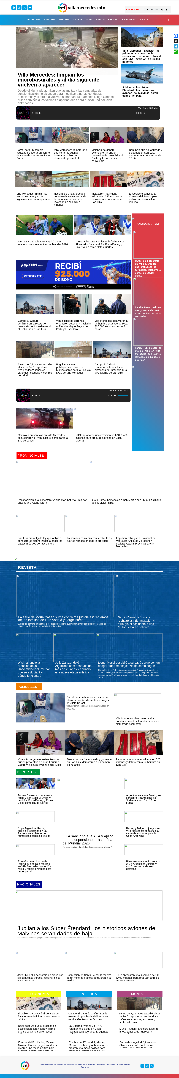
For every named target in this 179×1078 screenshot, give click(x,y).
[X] (175, 41)
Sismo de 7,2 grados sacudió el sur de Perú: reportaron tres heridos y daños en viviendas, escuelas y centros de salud (35, 370)
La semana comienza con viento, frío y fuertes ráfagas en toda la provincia (89, 539)
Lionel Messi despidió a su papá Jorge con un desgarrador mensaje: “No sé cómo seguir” (129, 664)
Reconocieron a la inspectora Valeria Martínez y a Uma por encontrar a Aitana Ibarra (52, 501)
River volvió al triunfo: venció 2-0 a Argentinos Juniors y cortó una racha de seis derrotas (142, 865)
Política (89, 19)
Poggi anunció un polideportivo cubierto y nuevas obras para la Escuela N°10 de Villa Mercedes (73, 368)
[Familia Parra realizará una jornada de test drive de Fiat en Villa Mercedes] (148, 291)
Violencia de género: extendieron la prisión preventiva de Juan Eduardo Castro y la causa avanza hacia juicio (108, 155)
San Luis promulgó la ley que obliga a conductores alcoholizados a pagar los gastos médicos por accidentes (40, 541)
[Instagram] (19, 7)
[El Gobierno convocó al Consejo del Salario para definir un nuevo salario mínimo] (145, 183)
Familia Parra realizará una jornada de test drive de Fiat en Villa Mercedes (148, 312)
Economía (77, 19)
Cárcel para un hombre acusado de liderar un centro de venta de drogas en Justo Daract (33, 154)
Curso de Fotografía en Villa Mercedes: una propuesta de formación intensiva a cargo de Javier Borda (148, 268)
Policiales (112, 19)
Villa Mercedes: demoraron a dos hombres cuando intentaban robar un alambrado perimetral (71, 154)
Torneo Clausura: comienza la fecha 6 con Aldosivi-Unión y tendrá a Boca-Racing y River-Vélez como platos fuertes (99, 244)
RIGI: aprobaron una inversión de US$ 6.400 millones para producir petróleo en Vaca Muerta (101, 438)
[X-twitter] (24, 7)
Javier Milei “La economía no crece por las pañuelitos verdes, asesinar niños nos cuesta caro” (40, 978)
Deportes (100, 19)
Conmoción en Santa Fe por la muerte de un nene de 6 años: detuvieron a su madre (89, 978)
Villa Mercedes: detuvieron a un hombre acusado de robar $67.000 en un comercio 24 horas (111, 325)
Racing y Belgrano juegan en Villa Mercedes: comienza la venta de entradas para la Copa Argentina (143, 832)
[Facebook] (13, 7)
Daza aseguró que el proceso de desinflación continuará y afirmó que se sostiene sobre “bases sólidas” (37, 1030)
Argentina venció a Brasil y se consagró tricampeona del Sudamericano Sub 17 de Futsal (143, 799)
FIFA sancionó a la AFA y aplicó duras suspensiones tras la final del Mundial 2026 (43, 243)
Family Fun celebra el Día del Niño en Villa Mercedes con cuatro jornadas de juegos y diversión (148, 353)
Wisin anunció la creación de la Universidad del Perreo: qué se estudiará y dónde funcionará (34, 669)
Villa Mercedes (33, 19)
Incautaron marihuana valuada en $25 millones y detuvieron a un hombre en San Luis (107, 197)
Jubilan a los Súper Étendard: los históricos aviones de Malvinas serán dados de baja (140, 91)
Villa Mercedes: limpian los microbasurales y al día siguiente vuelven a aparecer (58, 80)
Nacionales (64, 19)
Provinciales (49, 19)
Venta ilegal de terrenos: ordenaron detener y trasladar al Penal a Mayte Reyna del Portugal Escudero (73, 325)
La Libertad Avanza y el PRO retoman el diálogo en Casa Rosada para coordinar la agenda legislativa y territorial (88, 1030)
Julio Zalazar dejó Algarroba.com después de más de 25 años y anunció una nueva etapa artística (73, 667)
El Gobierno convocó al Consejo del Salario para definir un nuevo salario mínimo (143, 197)
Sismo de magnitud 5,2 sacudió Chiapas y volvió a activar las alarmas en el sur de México (137, 1045)
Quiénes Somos (128, 19)
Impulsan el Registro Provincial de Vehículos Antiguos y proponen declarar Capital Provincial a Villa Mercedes (136, 542)
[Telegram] (175, 46)
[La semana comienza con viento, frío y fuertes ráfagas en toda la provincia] (89, 528)
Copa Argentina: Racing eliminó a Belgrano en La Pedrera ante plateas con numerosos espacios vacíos (34, 832)
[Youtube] (30, 7)
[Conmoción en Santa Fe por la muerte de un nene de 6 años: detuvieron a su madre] (89, 964)
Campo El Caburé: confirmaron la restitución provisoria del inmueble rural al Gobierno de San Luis (34, 325)
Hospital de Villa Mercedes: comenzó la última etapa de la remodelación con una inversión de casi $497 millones (70, 199)
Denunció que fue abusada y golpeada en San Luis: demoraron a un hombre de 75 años (145, 154)
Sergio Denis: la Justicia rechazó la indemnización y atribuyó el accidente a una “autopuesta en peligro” (136, 622)
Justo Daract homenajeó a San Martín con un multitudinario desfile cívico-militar (126, 501)
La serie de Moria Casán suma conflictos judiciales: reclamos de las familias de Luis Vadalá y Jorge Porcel (63, 618)
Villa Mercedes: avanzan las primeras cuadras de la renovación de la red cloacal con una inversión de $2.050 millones (141, 56)
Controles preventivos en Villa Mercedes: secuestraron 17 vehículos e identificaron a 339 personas (43, 438)
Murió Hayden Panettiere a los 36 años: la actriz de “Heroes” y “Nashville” (138, 1031)
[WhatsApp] (175, 51)
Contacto (143, 19)
